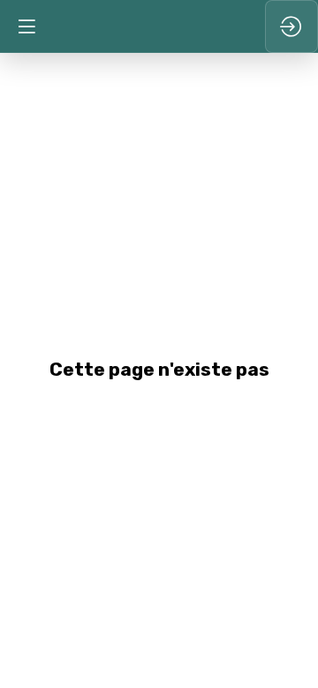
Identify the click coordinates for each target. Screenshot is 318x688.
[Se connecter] (291, 26)
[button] (26, 26)
